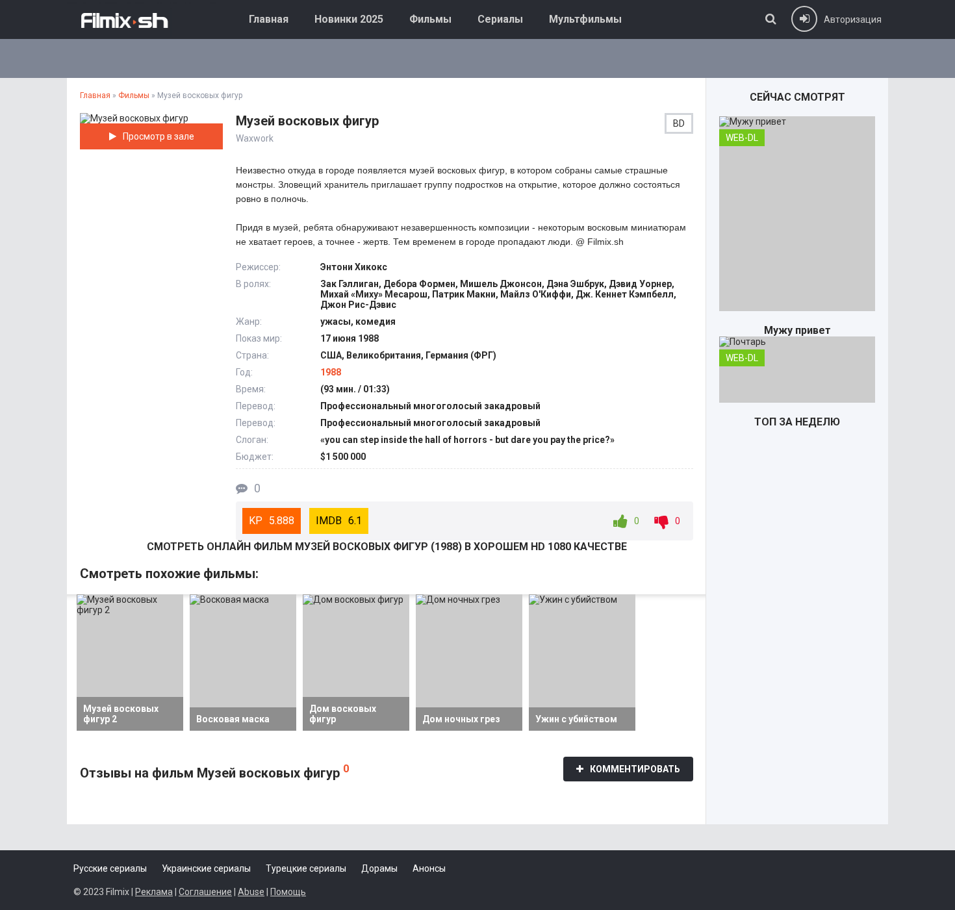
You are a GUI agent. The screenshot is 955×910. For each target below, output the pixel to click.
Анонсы (429, 868)
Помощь (288, 892)
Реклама (154, 892)
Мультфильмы (585, 19)
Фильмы (430, 19)
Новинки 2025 (348, 19)
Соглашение (205, 892)
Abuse (251, 892)
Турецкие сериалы (306, 868)
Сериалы (500, 19)
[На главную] (141, 19)
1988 (330, 372)
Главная (268, 19)
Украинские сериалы (206, 868)
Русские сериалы (110, 868)
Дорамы (379, 868)
